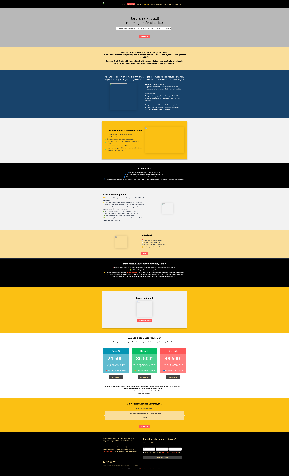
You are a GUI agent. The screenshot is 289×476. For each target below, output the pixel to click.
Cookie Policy (134, 465)
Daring (139, 4)
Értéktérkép (145, 4)
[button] (104, 415)
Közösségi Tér (176, 4)
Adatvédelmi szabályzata (144, 468)
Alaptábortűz (131, 4)
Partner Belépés (125, 465)
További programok (156, 4)
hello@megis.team (108, 451)
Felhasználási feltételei (154, 468)
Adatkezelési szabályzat (113, 465)
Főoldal (123, 4)
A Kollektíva (167, 4)
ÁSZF (145, 454)
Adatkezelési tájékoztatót (169, 452)
